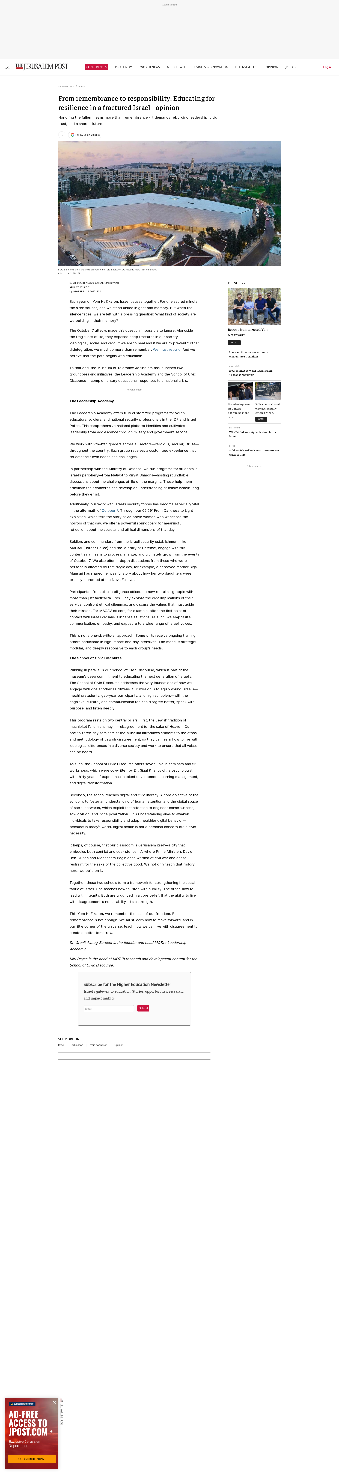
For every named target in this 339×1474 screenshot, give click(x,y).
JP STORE (292, 67)
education (77, 1045)
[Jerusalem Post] (39, 67)
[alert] (31, 1433)
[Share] (61, 134)
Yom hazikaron (98, 1045)
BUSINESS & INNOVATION (210, 67)
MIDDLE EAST (176, 67)
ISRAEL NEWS (124, 67)
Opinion (82, 86)
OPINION (272, 67)
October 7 (110, 510)
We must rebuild (166, 349)
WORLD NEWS (150, 67)
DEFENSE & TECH (247, 67)
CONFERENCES (96, 67)
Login (327, 67)
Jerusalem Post (66, 86)
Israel (61, 1045)
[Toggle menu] (7, 67)
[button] (143, 1008)
